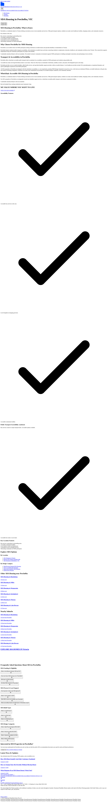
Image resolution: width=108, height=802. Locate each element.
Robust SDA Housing (9, 570)
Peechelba (6, 15)
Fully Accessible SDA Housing (11, 567)
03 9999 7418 (4, 782)
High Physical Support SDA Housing (12, 566)
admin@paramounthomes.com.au (15, 782)
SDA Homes (6, 13)
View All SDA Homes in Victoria (14, 749)
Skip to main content (5, 1)
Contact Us (3, 749)
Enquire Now (4, 23)
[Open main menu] (2, 8)
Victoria (5, 14)
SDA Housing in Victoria (9, 558)
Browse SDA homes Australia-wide (12, 559)
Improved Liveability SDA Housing (12, 569)
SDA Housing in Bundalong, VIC (11, 560)
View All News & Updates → (8, 774)
